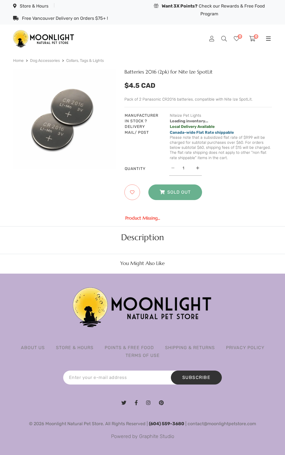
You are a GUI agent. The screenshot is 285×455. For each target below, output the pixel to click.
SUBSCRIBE (196, 377)
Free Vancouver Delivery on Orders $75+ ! (64, 18)
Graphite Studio (156, 436)
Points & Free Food (129, 347)
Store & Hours (33, 6)
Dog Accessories (45, 60)
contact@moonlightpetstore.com (222, 423)
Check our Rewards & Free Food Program (213, 9)
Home (18, 60)
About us (33, 347)
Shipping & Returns (190, 347)
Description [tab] (142, 237)
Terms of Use (143, 355)
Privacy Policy (245, 347)
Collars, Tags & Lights (85, 60)
